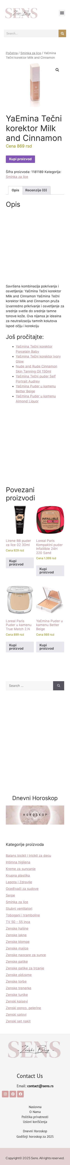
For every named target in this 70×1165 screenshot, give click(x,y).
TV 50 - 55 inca (18, 922)
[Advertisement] (35, 247)
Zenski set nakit (18, 1021)
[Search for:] (29, 686)
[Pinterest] (13, 1094)
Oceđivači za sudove (22, 889)
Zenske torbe (16, 981)
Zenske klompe (18, 942)
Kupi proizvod (20, 159)
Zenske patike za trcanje (25, 968)
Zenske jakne (16, 935)
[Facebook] (20, 1094)
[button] (62, 13)
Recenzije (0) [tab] (36, 190)
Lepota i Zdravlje (19, 882)
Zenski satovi (16, 1015)
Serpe (10, 895)
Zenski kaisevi (17, 1001)
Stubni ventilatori (19, 909)
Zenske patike (17, 962)
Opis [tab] (15, 190)
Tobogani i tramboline (23, 915)
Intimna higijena (18, 862)
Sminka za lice (30, 53)
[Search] (58, 686)
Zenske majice (17, 948)
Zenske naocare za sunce (26, 955)
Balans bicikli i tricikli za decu (28, 856)
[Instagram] (5, 1094)
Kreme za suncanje (21, 869)
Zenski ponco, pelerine (23, 1008)
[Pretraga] (62, 33)
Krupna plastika (18, 875)
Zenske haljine (17, 928)
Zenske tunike (17, 995)
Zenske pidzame (19, 975)
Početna (12, 53)
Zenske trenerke (18, 988)
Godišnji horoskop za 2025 (35, 1136)
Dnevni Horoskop (35, 1131)
